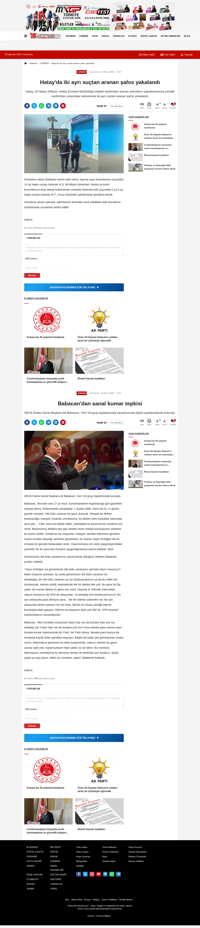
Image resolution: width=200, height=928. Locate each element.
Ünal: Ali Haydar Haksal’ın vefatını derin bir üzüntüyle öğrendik (98, 339)
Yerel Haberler (109, 847)
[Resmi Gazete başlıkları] (99, 361)
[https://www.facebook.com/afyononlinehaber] (78, 874)
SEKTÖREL (56, 879)
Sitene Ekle (76, 899)
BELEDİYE (55, 847)
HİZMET (31, 866)
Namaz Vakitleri (136, 861)
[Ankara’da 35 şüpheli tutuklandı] (48, 319)
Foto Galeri (169, 54)
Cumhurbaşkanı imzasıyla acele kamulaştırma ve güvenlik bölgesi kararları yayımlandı (46, 380)
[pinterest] (63, 106)
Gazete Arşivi (108, 861)
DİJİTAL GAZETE (149, 36)
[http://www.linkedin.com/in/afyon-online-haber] (105, 874)
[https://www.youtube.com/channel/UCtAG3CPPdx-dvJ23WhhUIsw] (98, 874)
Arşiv (104, 856)
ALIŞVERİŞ (32, 847)
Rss (67, 899)
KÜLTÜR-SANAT (58, 874)
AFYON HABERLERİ (170, 36)
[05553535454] (111, 874)
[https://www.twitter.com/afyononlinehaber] (85, 874)
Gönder (32, 275)
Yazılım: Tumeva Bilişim (99, 916)
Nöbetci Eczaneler (137, 856)
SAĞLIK (105, 36)
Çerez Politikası (109, 899)
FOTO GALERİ (34, 861)
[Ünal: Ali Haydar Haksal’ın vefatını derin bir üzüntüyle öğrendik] (99, 319)
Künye (87, 899)
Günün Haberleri (110, 852)
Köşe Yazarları (83, 856)
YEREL (53, 889)
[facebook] (27, 106)
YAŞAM (30, 889)
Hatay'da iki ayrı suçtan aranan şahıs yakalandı (73, 63)
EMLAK (54, 856)
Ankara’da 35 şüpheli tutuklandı (45, 337)
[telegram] (48, 106)
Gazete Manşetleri (137, 852)
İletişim (96, 899)
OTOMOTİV (32, 879)
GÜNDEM (83, 36)
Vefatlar (80, 866)
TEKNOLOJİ (118, 36)
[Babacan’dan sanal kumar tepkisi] (74, 460)
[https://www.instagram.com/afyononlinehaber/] (92, 874)
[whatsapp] (41, 106)
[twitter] (34, 106)
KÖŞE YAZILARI (35, 874)
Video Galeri (148, 54)
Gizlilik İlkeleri (125, 899)
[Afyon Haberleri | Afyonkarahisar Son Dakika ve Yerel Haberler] (45, 36)
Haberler (33, 63)
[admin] (118, 874)
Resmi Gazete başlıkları (91, 378)
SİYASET (132, 36)
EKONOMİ (70, 36)
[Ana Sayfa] (25, 63)
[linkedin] (56, 106)
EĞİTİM (54, 852)
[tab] (33, 238)
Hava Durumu (135, 847)
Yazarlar (188, 54)
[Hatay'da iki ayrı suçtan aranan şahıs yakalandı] (74, 143)
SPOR (95, 36)
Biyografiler (81, 861)
